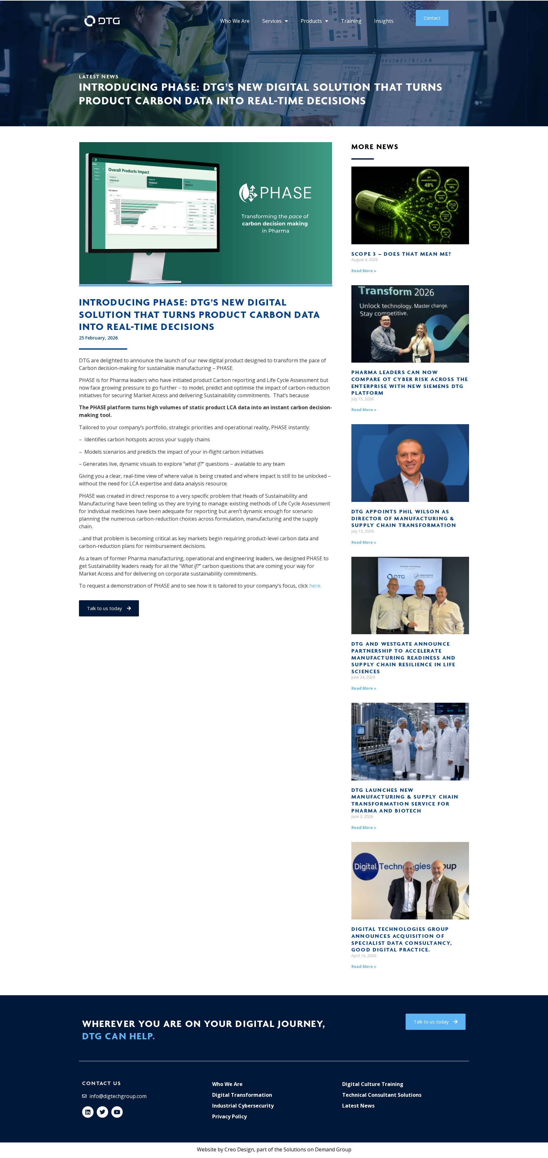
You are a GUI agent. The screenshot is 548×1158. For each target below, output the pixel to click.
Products (311, 20)
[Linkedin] (88, 1112)
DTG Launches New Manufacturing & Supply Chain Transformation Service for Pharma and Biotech (405, 800)
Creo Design (239, 1149)
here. (315, 585)
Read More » (363, 270)
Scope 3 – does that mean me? (401, 254)
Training (351, 20)
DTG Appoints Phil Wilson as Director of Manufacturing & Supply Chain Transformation (403, 518)
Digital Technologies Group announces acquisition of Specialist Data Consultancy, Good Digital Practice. (402, 939)
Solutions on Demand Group (317, 1149)
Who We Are (235, 20)
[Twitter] (102, 1112)
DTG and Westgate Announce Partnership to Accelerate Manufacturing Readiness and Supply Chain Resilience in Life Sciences (403, 657)
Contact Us (101, 1083)
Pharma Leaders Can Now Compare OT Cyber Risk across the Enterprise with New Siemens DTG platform (409, 382)
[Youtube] (117, 1112)
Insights (384, 20)
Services (272, 20)
